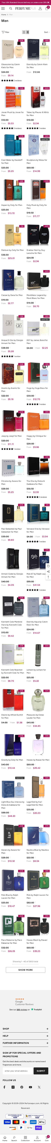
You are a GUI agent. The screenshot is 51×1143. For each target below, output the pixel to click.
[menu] (3, 8)
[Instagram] (13, 1087)
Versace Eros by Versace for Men (38, 530)
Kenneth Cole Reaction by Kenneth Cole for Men (12, 671)
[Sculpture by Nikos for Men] (38, 145)
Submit (41, 1071)
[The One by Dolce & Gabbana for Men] (38, 466)
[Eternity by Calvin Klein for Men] (38, 49)
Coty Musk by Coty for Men (37, 206)
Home (3, 15)
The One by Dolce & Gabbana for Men (36, 482)
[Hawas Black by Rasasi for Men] (38, 925)
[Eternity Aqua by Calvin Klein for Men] (38, 607)
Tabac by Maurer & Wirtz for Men (38, 113)
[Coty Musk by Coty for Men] (38, 190)
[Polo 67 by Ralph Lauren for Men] (38, 559)
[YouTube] (30, 1087)
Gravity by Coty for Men (12, 760)
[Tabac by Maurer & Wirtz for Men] (38, 97)
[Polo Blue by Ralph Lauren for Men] (12, 880)
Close (49, 3)
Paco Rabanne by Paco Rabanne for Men (11, 941)
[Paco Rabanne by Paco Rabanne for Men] (12, 925)
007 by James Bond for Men (37, 341)
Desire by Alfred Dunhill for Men (12, 716)
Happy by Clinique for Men (36, 437)
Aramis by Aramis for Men (10, 389)
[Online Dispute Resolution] (15, 1116)
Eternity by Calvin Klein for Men (37, 66)
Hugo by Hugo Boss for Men (37, 389)
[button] (24, 32)
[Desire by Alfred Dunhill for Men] (12, 700)
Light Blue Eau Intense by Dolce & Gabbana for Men (12, 805)
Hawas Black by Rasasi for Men (37, 941)
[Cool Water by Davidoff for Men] (12, 145)
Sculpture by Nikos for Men (37, 161)
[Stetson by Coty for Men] (12, 235)
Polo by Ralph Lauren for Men (38, 896)
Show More (25, 970)
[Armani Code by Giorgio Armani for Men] (12, 559)
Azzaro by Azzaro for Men (10, 851)
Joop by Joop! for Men (11, 436)
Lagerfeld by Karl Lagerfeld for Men (35, 803)
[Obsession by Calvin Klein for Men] (12, 49)
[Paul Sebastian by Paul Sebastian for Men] (12, 514)
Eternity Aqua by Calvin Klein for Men (37, 623)
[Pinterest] (21, 1087)
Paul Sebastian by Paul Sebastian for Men (11, 530)
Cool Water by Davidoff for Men (11, 161)
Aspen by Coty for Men (11, 205)
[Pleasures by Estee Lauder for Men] (38, 700)
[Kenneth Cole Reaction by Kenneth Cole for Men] (12, 655)
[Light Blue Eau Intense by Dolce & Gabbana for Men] (12, 787)
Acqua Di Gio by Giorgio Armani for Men (12, 341)
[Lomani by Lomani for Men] (38, 655)
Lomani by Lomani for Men (36, 671)
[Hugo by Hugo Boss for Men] (38, 373)
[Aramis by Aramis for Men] (12, 373)
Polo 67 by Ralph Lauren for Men (37, 575)
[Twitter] (39, 1087)
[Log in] (40, 8)
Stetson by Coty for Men (12, 250)
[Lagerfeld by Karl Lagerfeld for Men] (38, 787)
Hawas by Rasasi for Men (38, 760)
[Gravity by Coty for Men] (12, 745)
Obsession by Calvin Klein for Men (10, 66)
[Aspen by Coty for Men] (12, 190)
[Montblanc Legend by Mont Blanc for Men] (38, 280)
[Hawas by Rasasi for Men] (38, 745)
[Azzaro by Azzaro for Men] (12, 835)
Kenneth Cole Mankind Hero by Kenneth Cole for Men (11, 625)
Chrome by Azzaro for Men (11, 482)
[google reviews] (24, 1001)
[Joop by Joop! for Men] (12, 421)
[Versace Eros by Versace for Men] (38, 514)
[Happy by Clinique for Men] (38, 421)
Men (11, 15)
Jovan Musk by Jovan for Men (12, 113)
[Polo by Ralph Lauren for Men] (38, 880)
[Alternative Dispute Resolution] (35, 1116)
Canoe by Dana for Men (12, 295)
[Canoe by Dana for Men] (12, 280)
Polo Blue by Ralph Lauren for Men (9, 896)
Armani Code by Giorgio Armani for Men (12, 575)
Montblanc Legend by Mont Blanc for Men (36, 296)
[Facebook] (4, 1087)
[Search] (10, 8)
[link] (14, 1138)
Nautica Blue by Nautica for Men (38, 851)
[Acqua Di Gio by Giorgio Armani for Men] (12, 325)
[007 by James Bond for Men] (38, 325)
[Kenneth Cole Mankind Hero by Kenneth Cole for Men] (12, 607)
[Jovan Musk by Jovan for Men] (12, 97)
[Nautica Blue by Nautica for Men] (38, 835)
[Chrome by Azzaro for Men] (12, 466)
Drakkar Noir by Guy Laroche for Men (36, 251)
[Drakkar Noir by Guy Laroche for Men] (38, 235)
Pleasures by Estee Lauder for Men (35, 716)
